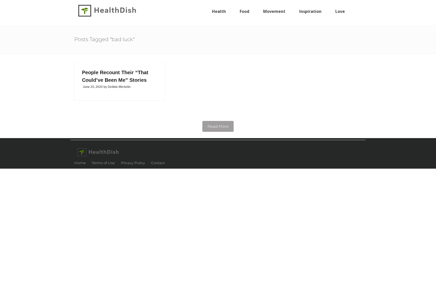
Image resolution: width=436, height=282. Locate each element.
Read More (218, 126)
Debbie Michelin (119, 87)
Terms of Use (103, 163)
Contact (158, 163)
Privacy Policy (133, 163)
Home (80, 163)
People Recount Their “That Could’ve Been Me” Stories (115, 76)
